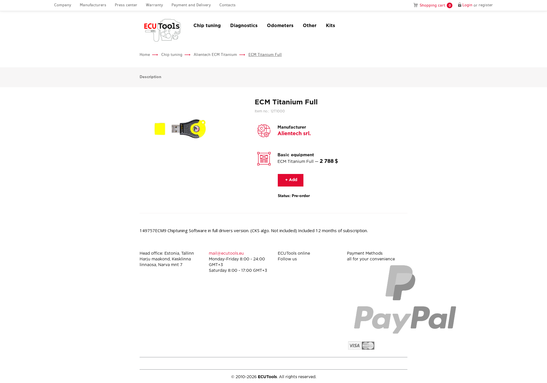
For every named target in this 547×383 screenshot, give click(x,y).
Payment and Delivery (191, 5)
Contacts (227, 5)
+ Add (290, 180)
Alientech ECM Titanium (215, 54)
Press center (126, 5)
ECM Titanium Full (265, 54)
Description (150, 77)
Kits (330, 26)
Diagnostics (244, 26)
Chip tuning (207, 26)
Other (310, 26)
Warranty (154, 5)
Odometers (280, 26)
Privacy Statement (358, 363)
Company (62, 5)
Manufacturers (93, 5)
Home (145, 54)
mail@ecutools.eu (226, 253)
